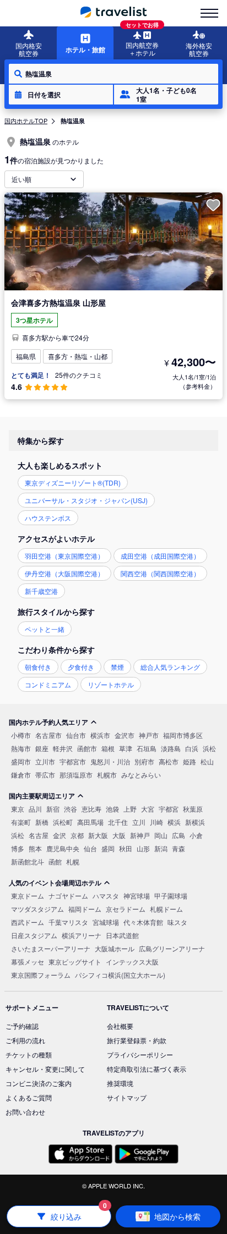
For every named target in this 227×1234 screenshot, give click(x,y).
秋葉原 (193, 808)
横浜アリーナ (81, 935)
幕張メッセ (27, 961)
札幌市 (107, 774)
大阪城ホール (114, 948)
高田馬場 (90, 822)
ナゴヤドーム (68, 895)
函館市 (87, 748)
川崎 (156, 822)
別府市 (144, 761)
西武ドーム (27, 922)
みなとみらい (141, 774)
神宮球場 (136, 895)
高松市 (169, 761)
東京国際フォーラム (41, 974)
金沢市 (124, 735)
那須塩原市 (76, 774)
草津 (125, 748)
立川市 (45, 761)
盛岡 (108, 848)
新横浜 (195, 822)
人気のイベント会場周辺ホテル (55, 883)
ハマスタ (106, 895)
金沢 (59, 835)
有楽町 (21, 822)
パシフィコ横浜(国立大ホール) (120, 974)
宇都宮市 (73, 761)
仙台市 (76, 735)
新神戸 (140, 835)
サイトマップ (127, 1097)
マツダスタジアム (37, 908)
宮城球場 (106, 922)
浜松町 (63, 822)
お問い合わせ (25, 1111)
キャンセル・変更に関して (45, 1068)
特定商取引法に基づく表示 (146, 1068)
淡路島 (171, 748)
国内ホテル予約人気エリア (48, 722)
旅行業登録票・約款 (136, 1040)
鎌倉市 (21, 774)
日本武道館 (122, 935)
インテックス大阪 (132, 961)
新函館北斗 (27, 861)
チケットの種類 (29, 1054)
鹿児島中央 (62, 848)
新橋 (41, 822)
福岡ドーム (84, 908)
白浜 (191, 748)
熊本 (35, 848)
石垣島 (146, 748)
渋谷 (70, 808)
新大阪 (98, 835)
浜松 (209, 748)
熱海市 (21, 748)
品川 (35, 808)
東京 (17, 808)
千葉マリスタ (68, 922)
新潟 (160, 848)
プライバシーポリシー (140, 1054)
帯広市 (45, 774)
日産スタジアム (34, 935)
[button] (61, 94)
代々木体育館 (143, 922)
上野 (130, 808)
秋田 (125, 848)
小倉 (196, 835)
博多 (17, 848)
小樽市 (21, 735)
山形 (143, 848)
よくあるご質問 (29, 1097)
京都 (77, 835)
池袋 (112, 808)
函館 (55, 861)
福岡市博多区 (183, 735)
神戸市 (149, 735)
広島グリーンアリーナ (172, 948)
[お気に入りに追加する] (213, 205)
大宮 (147, 808)
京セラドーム (125, 908)
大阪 (119, 835)
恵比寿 (91, 808)
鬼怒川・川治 (110, 761)
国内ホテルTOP (25, 120)
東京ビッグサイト (74, 961)
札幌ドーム (166, 908)
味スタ (177, 922)
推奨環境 (120, 1083)
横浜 (174, 822)
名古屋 (38, 835)
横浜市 (100, 735)
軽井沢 (63, 748)
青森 (178, 848)
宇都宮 (169, 808)
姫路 (189, 761)
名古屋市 (48, 735)
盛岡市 (21, 761)
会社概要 (120, 1026)
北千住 (118, 822)
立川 (138, 822)
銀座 (41, 748)
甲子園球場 (170, 895)
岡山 (160, 835)
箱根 (108, 748)
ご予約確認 (22, 1026)
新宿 (53, 808)
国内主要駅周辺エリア (42, 796)
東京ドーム (27, 895)
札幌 (72, 861)
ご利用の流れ (25, 1040)
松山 (207, 761)
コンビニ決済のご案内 (39, 1083)
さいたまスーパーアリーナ (50, 948)
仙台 (90, 848)
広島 (178, 835)
